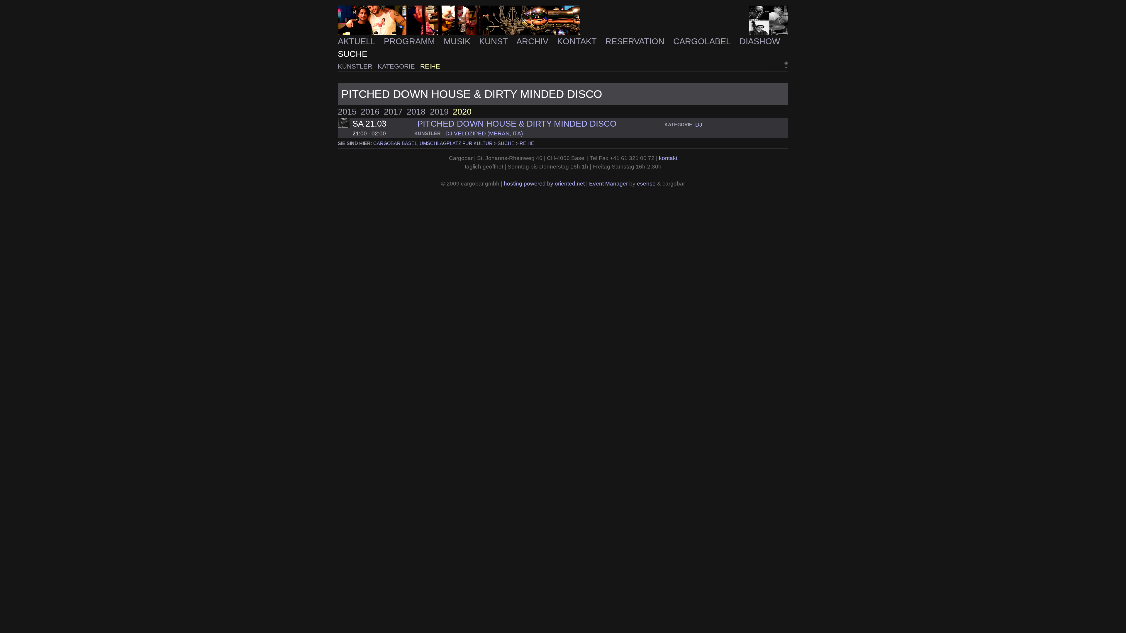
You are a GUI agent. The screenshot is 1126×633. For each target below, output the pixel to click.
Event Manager (608, 184)
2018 (416, 111)
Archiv (533, 41)
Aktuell (357, 41)
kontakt (668, 158)
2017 (393, 111)
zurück (773, 65)
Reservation (636, 41)
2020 (462, 111)
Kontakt (578, 41)
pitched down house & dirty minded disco (517, 123)
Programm (410, 41)
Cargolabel (703, 41)
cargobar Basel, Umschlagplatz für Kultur (433, 143)
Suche (352, 54)
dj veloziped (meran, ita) (484, 133)
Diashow (760, 41)
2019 (439, 111)
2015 (347, 111)
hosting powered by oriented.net (544, 184)
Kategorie (397, 66)
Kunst (494, 41)
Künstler (356, 66)
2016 (370, 111)
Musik (458, 41)
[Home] (563, 20)
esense (646, 184)
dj (698, 125)
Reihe (430, 66)
